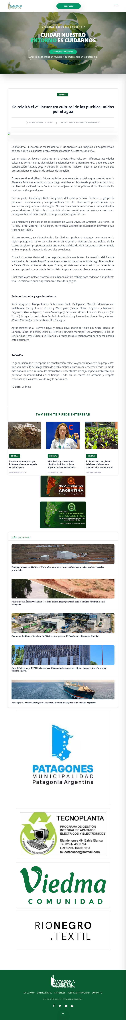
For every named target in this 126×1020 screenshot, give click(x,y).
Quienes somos (44, 992)
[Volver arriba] (63, 1013)
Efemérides (59, 992)
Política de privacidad (79, 992)
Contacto (68, 6)
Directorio (29, 992)
